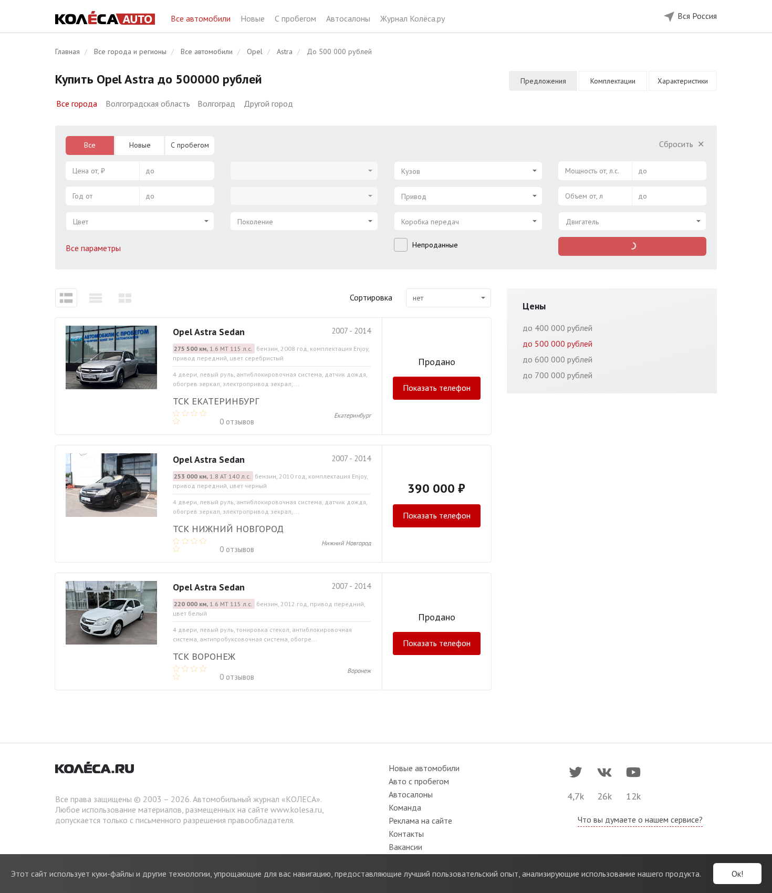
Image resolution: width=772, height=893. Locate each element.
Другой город (268, 103)
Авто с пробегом (419, 781)
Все (90, 145)
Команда (405, 807)
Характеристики (683, 81)
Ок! (737, 873)
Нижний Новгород (346, 543)
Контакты (406, 833)
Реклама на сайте (420, 820)
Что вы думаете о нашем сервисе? (640, 819)
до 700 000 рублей (557, 375)
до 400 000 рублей (557, 328)
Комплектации (612, 81)
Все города (76, 103)
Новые (254, 18)
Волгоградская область (148, 103)
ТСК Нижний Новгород (228, 529)
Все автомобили (202, 18)
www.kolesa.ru (296, 809)
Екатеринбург (352, 415)
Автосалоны (349, 18)
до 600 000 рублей (557, 359)
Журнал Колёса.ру (412, 18)
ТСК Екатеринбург (216, 401)
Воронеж (359, 670)
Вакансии (405, 847)
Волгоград (216, 103)
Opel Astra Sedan (209, 332)
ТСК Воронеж (204, 656)
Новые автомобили (424, 768)
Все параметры (94, 248)
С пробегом (296, 18)
